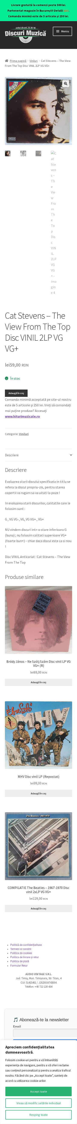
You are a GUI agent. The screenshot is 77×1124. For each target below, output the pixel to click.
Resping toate (39, 1115)
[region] (38, 1082)
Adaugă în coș (16, 393)
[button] (65, 83)
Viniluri (34, 61)
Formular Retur (19, 965)
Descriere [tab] (12, 455)
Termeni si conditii (20, 949)
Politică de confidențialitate (26, 944)
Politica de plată (19, 961)
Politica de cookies (21, 953)
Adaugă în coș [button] (38, 682)
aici (66, 10)
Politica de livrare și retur (24, 957)
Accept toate (38, 1091)
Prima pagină (18, 61)
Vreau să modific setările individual (38, 1103)
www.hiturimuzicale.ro (22, 416)
